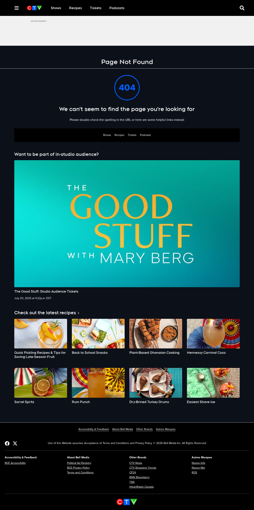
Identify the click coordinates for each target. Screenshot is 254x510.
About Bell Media (122, 429)
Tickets (95, 8)
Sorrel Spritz (24, 402)
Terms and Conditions (80, 472)
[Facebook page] (7, 443)
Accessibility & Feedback (93, 429)
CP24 (132, 472)
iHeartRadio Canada (141, 487)
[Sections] (17, 8)
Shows (56, 8)
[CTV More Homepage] (34, 8)
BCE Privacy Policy (78, 467)
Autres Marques (166, 429)
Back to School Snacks (90, 353)
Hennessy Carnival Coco (206, 353)
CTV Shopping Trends (142, 467)
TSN (132, 482)
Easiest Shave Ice (201, 402)
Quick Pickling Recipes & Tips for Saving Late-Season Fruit (40, 355)
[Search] (9, 8)
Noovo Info (198, 463)
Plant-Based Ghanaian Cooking (154, 353)
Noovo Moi (198, 467)
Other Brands (144, 429)
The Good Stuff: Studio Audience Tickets (46, 291)
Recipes (75, 8)
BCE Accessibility (15, 463)
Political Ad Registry (79, 463)
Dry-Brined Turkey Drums (149, 402)
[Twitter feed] (15, 443)
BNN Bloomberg (139, 477)
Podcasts (116, 8)
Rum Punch (81, 402)
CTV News (135, 463)
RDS (194, 472)
